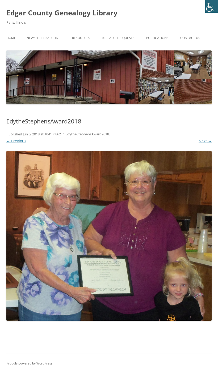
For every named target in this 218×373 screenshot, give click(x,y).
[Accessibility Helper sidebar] (211, 6)
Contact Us (190, 38)
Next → (205, 140)
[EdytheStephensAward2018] (109, 236)
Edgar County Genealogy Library (62, 13)
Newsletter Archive (43, 38)
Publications (157, 38)
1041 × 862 (52, 134)
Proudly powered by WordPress (29, 363)
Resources (81, 38)
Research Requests (118, 38)
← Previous (16, 140)
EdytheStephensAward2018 (87, 134)
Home (11, 38)
